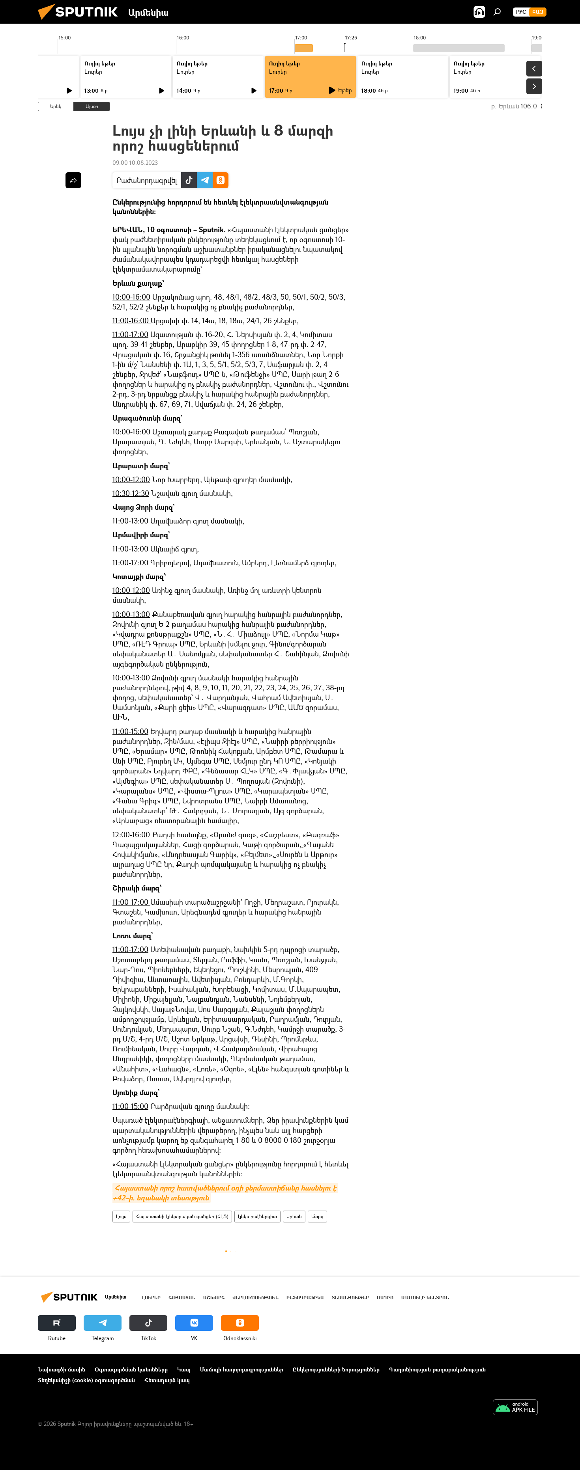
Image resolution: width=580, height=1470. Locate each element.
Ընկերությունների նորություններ (336, 1369)
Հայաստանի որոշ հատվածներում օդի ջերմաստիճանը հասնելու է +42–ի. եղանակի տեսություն (225, 1193)
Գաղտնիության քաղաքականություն (437, 1369)
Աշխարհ (214, 1297)
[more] (73, 180)
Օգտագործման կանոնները (131, 1369)
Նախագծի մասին (61, 1369)
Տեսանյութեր (350, 1297)
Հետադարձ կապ (167, 1380)
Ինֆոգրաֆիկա (305, 1297)
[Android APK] (515, 1408)
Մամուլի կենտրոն (425, 1297)
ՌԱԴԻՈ (385, 1297)
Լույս (121, 1216)
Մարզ (317, 1216)
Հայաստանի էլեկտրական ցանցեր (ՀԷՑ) (182, 1216)
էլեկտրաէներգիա (257, 1216)
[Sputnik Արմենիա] (81, 21)
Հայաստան (181, 1297)
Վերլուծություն (255, 1297)
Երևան (294, 1216)
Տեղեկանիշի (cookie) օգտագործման (86, 1380)
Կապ (184, 1369)
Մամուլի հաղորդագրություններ (241, 1369)
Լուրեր (93, 71)
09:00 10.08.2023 (135, 162)
